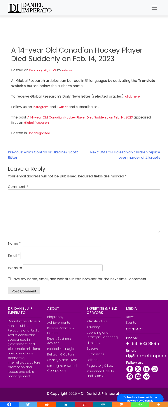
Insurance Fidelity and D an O (100, 373)
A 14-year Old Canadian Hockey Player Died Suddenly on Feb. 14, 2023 (80, 117)
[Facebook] (129, 369)
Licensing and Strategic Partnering (102, 334)
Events (131, 322)
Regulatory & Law (100, 365)
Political (92, 360)
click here (132, 96)
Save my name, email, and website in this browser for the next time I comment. (79, 279)
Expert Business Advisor (59, 340)
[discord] (138, 376)
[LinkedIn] (146, 369)
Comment (18, 186)
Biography (55, 317)
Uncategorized (39, 133)
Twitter (62, 107)
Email (14, 255)
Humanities (95, 354)
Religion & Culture (61, 354)
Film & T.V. (94, 343)
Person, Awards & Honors (60, 330)
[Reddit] (146, 376)
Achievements (58, 322)
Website (15, 267)
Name (14, 243)
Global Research (36, 122)
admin (67, 70)
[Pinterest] (129, 376)
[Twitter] (138, 369)
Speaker (93, 348)
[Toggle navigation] (154, 7)
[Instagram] (154, 369)
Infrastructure (97, 321)
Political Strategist (61, 349)
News (130, 317)
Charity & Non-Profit (62, 360)
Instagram (41, 107)
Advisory (93, 327)
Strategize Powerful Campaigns (62, 368)
